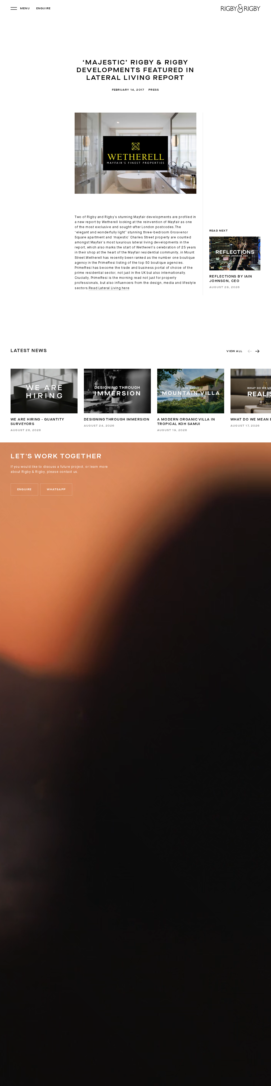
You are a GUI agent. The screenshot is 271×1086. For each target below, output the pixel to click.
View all (234, 351)
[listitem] (44, 400)
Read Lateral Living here (109, 288)
